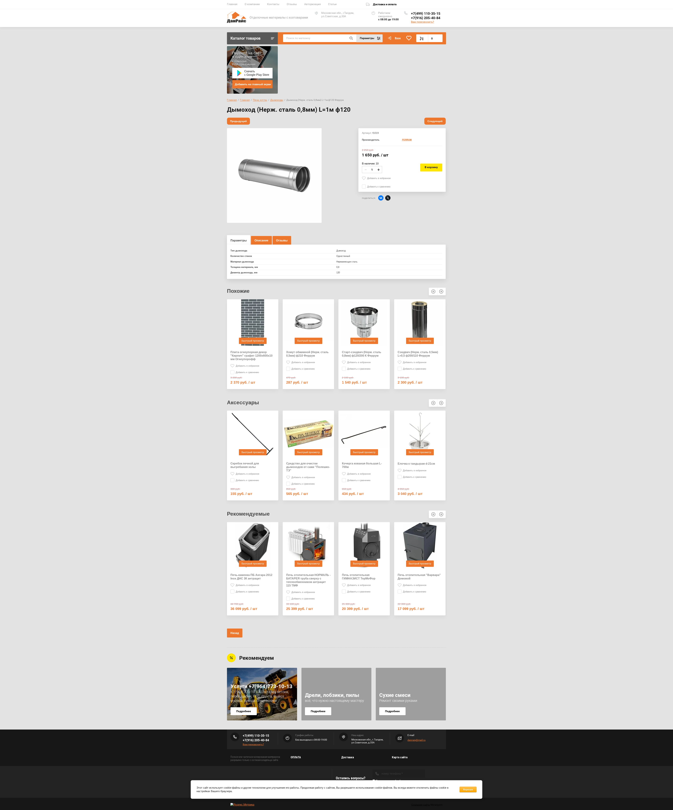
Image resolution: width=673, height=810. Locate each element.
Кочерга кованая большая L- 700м (362, 465)
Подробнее (243, 711)
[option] (274, 175)
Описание (261, 240)
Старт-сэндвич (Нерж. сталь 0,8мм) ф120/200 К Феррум (361, 354)
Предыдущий (238, 121)
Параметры (238, 240)
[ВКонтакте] (380, 198)
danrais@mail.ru (416, 740)
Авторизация (312, 4)
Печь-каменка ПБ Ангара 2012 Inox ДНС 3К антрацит (251, 576)
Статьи (332, 4)
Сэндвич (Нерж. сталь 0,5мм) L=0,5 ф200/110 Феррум (418, 354)
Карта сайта (399, 757)
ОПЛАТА (296, 757)
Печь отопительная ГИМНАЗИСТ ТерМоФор (358, 576)
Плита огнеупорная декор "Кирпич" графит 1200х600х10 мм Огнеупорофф (251, 356)
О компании (252, 4)
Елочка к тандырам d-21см (416, 463)
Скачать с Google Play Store (256, 73)
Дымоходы (276, 100)
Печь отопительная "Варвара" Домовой (419, 576)
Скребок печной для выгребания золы (244, 465)
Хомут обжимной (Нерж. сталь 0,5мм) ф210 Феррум (307, 354)
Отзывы (292, 4)
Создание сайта (420, 804)
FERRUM (407, 140)
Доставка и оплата (385, 4)
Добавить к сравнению (378, 186)
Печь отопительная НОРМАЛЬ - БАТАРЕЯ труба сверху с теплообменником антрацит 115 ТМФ (308, 580)
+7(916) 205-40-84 (425, 18)
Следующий (435, 121)
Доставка (347, 757)
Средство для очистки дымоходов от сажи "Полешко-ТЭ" (308, 467)
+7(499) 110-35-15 (425, 13)
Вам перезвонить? (422, 21)
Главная (232, 4)
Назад (234, 633)
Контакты (273, 4)
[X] (387, 198)
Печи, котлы (260, 100)
